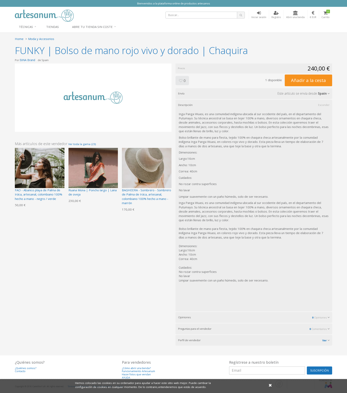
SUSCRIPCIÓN (319, 370)
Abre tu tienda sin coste (92, 27)
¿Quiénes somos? (25, 368)
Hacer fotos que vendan (136, 374)
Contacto (20, 371)
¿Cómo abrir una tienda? (136, 368)
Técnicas (26, 27)
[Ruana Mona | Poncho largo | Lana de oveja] (93, 172)
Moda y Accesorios (41, 39)
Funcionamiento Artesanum (138, 371)
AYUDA (126, 377)
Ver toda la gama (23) (82, 144)
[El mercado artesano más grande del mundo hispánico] (44, 15)
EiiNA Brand (27, 60)
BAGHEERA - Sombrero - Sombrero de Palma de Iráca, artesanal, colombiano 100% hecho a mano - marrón (146, 196)
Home (19, 39)
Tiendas (52, 27)
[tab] (254, 93)
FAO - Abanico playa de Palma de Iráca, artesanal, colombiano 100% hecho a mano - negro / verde (38, 194)
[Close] (270, 385)
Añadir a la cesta (308, 80)
